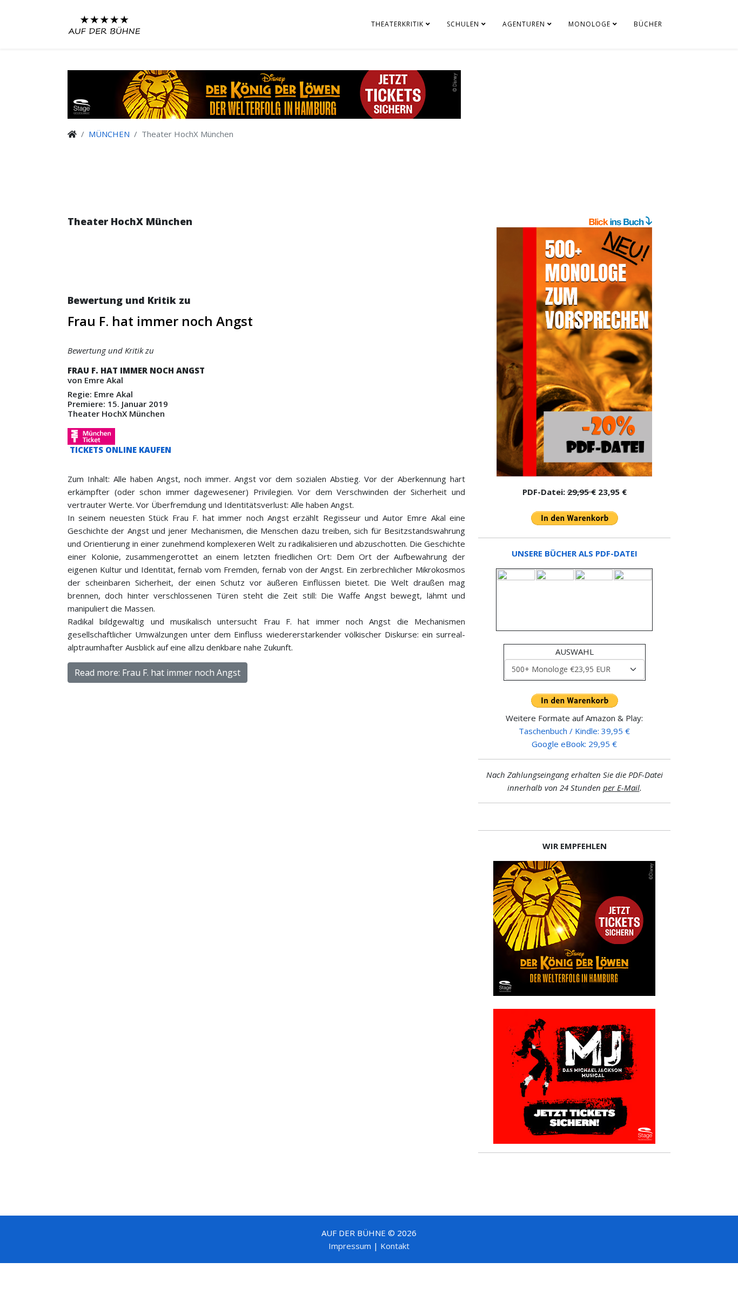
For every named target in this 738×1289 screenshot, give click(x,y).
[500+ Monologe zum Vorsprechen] (574, 352)
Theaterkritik (397, 24)
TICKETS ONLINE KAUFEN (119, 449)
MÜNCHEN (109, 133)
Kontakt (395, 1245)
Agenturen (523, 24)
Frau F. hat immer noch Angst (160, 321)
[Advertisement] (266, 272)
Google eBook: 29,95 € (574, 743)
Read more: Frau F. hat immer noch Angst (157, 673)
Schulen (463, 24)
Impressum (349, 1245)
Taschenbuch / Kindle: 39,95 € (574, 730)
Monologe (589, 24)
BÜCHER (648, 24)
